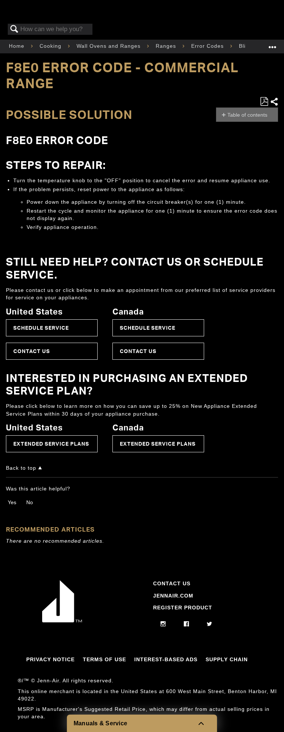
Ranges (167, 46)
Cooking (51, 46)
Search (14, 29)
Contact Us (31, 351)
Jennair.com (173, 596)
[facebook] (186, 624)
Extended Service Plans (51, 443)
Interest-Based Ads (165, 659)
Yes (12, 502)
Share (274, 101)
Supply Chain (227, 659)
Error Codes (208, 46)
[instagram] (163, 624)
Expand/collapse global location (272, 44)
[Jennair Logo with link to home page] (62, 620)
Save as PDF (264, 101)
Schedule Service (41, 328)
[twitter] (209, 624)
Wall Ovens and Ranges (109, 46)
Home (17, 46)
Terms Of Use (104, 659)
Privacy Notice (50, 659)
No (29, 502)
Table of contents (247, 115)
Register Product (182, 607)
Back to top (21, 468)
